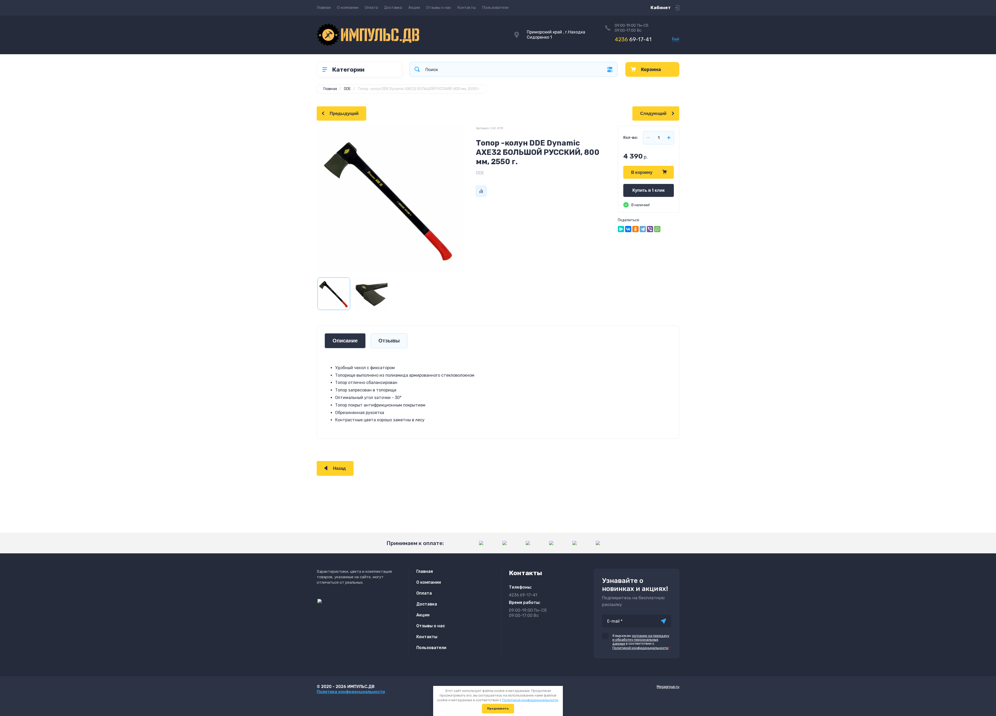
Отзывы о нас (438, 7)
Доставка (393, 7)
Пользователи (495, 7)
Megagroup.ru (668, 687)
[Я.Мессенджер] (621, 229)
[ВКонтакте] (628, 229)
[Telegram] (643, 229)
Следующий (653, 113)
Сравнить (481, 191)
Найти (417, 69)
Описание (345, 340)
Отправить (663, 621)
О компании (347, 7)
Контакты (466, 7)
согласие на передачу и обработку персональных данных (640, 639)
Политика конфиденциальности (351, 691)
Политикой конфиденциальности (640, 648)
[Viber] (650, 229)
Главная (324, 7)
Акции (414, 7)
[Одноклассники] (635, 229)
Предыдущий (344, 113)
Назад (339, 468)
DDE (480, 172)
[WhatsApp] (657, 229)
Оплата (371, 7)
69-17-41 (633, 39)
